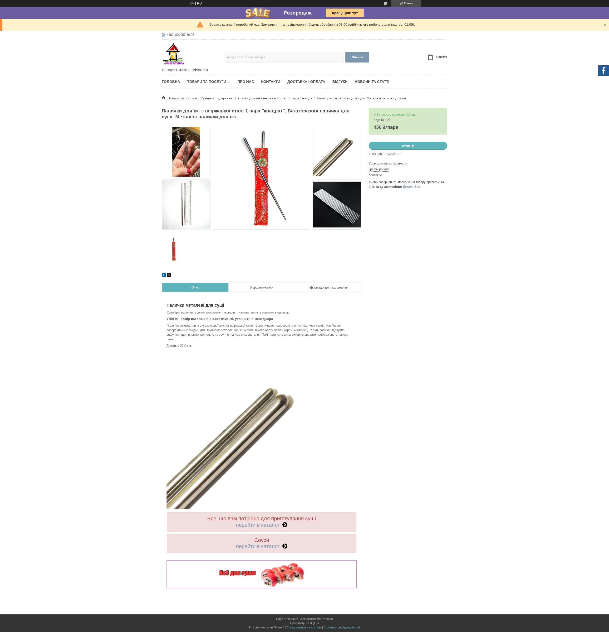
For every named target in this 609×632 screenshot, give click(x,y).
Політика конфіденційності (342, 627)
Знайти (357, 57)
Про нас (245, 81)
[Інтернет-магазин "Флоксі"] (193, 54)
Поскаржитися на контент (303, 627)
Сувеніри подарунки (216, 98)
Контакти (270, 81)
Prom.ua (327, 619)
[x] (169, 275)
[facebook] (164, 275)
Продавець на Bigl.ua (304, 623)
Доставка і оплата (306, 81)
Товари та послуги (206, 81)
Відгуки (340, 81)
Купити (408, 146)
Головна (171, 81)
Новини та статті (372, 81)
